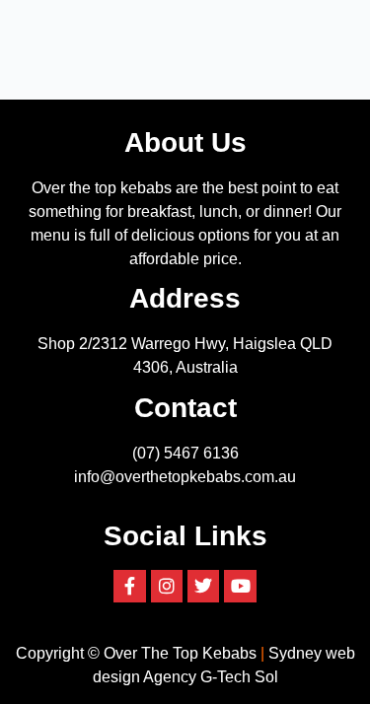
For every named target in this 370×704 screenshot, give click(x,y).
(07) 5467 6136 (185, 453)
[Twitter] (203, 585)
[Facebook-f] (129, 585)
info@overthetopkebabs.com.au (185, 476)
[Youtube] (240, 585)
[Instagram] (167, 585)
